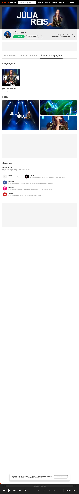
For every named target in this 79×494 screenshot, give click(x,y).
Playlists (54, 2)
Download (49, 490)
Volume (19, 490)
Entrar (72, 2)
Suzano (64, 37)
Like (24, 490)
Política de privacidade (36, 477)
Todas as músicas (28, 56)
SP (69, 37)
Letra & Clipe (70, 490)
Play (9, 490)
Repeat (44, 490)
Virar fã (33, 37)
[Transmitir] (59, 490)
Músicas (47, 2)
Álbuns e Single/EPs (51, 56)
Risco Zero (36, 486)
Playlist (54, 490)
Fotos (5, 97)
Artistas (40, 2)
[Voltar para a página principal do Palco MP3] (9, 2)
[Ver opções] (41, 36)
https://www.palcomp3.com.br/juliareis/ (16, 170)
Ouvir (20, 37)
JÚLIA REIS (20, 32)
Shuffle (38, 490)
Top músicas (9, 56)
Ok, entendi (61, 477)
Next (14, 490)
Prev (4, 490)
